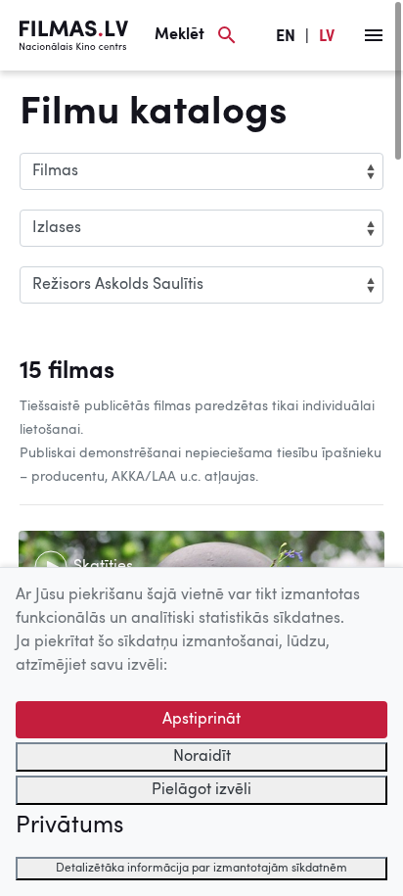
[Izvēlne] (373, 35)
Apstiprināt (201, 720)
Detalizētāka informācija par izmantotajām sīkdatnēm (201, 868)
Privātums (69, 826)
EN (285, 37)
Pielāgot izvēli (201, 790)
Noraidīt (202, 757)
